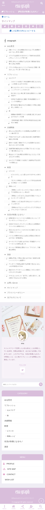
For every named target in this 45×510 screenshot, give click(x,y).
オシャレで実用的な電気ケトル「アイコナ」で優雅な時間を (24, 249)
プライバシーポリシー (16, 293)
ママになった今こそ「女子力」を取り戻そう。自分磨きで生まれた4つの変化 (24, 277)
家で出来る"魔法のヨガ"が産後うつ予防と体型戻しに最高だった (26, 106)
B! (19, 26)
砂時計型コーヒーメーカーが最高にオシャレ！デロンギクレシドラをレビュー (24, 219)
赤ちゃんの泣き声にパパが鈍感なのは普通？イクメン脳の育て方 (24, 132)
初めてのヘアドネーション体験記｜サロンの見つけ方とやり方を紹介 (24, 271)
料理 (9, 167)
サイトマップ (12, 288)
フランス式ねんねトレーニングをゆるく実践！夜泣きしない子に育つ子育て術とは (24, 68)
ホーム (6, 17)
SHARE (22, 508)
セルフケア (12, 78)
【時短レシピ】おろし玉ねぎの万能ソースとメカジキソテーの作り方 (26, 197)
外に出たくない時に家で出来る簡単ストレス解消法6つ (26, 94)
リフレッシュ (12, 74)
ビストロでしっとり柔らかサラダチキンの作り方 (26, 176)
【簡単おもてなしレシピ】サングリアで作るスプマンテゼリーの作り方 (26, 209)
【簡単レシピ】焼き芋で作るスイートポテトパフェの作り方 (26, 203)
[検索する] (41, 384)
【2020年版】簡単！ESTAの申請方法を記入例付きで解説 (26, 121)
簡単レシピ (12, 186)
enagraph (11, 41)
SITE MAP (10, 469)
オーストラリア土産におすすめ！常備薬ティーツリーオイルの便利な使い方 (24, 243)
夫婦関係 (10, 127)
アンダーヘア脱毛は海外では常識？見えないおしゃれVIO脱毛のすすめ (24, 265)
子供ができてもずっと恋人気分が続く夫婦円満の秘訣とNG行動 (24, 138)
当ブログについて (14, 297)
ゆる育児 (10, 46)
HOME (14, 508)
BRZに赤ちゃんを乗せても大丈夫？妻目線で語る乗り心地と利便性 (24, 63)
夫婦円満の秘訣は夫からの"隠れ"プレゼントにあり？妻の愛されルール (24, 150)
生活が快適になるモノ (16, 215)
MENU (4, 508)
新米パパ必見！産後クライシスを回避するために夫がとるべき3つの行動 (24, 144)
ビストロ (12, 171)
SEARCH (40, 508)
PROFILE (9, 464)
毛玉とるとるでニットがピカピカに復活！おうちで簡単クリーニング (24, 231)
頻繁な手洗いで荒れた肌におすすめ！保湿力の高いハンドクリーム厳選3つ (24, 259)
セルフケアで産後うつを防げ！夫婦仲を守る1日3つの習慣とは (24, 161)
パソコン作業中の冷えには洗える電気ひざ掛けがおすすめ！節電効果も (24, 237)
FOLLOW (31, 508)
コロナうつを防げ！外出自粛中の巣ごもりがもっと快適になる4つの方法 (26, 83)
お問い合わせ (12, 283)
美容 (9, 254)
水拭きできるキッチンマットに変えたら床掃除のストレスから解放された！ (24, 225)
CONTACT (10, 474)
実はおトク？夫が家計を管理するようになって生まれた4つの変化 (24, 156)
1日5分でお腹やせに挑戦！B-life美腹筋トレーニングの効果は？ (25, 100)
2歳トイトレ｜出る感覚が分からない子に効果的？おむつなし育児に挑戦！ (25, 51)
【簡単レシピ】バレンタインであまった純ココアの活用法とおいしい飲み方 (26, 191)
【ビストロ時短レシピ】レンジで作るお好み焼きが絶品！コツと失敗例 (26, 182)
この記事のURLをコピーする (23, 31)
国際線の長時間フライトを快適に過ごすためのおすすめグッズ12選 (26, 116)
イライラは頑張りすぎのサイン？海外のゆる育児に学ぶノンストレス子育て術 (24, 57)
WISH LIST (8, 480)
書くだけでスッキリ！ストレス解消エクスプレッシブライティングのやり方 (26, 89)
